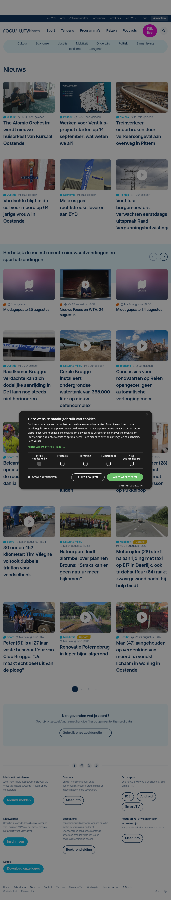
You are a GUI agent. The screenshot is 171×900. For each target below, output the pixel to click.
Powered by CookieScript (130, 485)
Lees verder (34, 440)
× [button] (147, 414)
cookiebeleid (132, 436)
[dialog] (85, 450)
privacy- (116, 436)
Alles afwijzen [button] (88, 477)
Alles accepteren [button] (125, 477)
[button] (85, 446)
